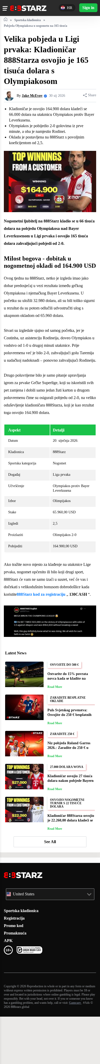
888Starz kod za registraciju (47, 631)
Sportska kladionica (23, 953)
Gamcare (51, 1050)
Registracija (15, 961)
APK (8, 983)
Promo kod (14, 968)
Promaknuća (16, 976)
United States (26, 937)
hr (68, 7)
